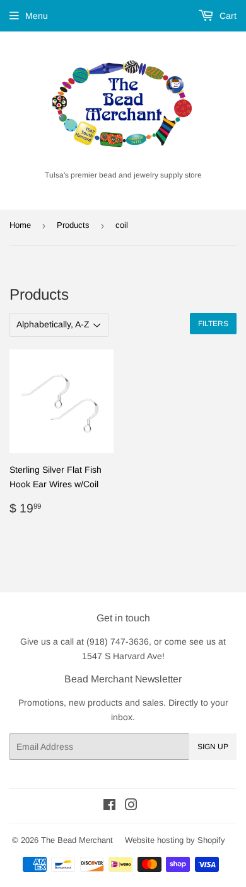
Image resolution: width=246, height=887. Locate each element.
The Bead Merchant (77, 840)
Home (20, 225)
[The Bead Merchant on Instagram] (131, 806)
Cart (227, 16)
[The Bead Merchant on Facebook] (109, 806)
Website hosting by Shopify (175, 840)
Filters (213, 323)
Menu (36, 16)
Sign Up (212, 746)
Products (73, 225)
